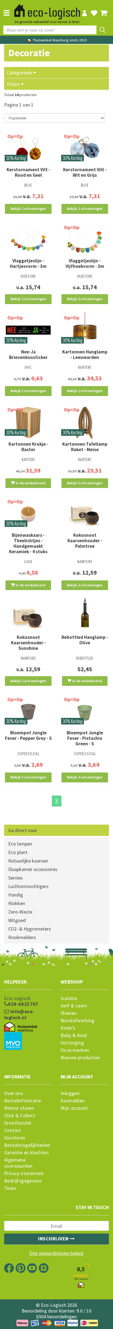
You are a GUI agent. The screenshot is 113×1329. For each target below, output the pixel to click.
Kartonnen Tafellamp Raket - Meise (85, 447)
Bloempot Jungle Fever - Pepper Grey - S (28, 735)
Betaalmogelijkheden (27, 1145)
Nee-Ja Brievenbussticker (28, 354)
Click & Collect (19, 1115)
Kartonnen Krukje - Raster (28, 447)
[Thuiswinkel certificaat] (20, 1027)
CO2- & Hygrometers (29, 929)
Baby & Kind (74, 1035)
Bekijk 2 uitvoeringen (28, 208)
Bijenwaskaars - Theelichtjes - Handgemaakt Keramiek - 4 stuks (28, 543)
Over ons (13, 1093)
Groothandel (17, 1123)
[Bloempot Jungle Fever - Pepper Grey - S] (28, 712)
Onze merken (75, 1050)
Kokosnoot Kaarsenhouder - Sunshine (28, 642)
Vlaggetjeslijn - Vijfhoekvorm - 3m (85, 263)
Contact (12, 1130)
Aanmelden (73, 1101)
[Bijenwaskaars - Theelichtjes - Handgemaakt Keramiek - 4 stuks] (28, 514)
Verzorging (72, 1043)
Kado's (68, 1028)
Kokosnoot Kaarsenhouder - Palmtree (84, 540)
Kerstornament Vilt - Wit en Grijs (85, 172)
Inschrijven (54, 1238)
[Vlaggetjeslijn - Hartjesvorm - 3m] (28, 240)
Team (10, 1188)
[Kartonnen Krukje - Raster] (28, 422)
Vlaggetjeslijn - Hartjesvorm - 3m (28, 263)
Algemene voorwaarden (18, 1163)
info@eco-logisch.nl (19, 1014)
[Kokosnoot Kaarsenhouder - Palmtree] (84, 514)
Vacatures (15, 1138)
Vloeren (69, 1013)
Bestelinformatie (22, 1101)
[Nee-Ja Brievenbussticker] (28, 330)
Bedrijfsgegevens (23, 1181)
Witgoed (17, 920)
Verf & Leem (74, 1006)
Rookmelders (22, 937)
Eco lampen (20, 844)
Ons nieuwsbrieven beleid (56, 1253)
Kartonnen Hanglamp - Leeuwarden (85, 354)
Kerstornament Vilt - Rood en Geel (28, 172)
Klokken (16, 903)
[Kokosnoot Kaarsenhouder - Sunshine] (28, 616)
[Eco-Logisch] (47, 9)
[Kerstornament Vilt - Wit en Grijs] (84, 149)
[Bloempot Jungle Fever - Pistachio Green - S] (84, 712)
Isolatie (69, 998)
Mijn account (74, 1108)
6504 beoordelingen (56, 1316)
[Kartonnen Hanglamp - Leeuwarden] (84, 330)
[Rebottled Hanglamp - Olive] (84, 616)
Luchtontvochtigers (28, 886)
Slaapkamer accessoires (32, 869)
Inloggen (70, 1093)
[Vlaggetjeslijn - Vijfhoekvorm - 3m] (84, 240)
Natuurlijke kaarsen (28, 861)
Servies (15, 878)
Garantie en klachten (26, 1153)
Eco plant (17, 852)
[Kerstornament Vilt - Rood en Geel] (28, 149)
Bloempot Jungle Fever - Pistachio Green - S (85, 738)
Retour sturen (19, 1108)
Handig (15, 895)
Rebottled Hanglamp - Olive (84, 640)
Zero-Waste (20, 912)
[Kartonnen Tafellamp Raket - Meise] (84, 422)
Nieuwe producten (80, 1058)
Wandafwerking (77, 1021)
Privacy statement (24, 1173)
